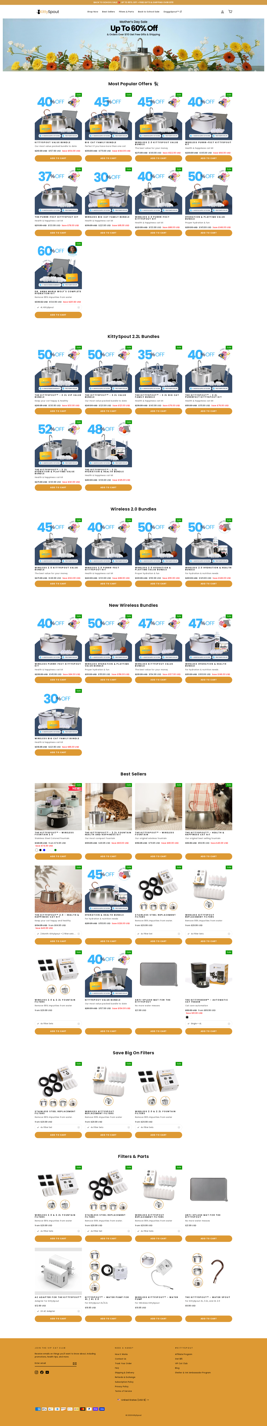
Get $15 (178, 1359)
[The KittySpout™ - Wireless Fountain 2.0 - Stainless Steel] (36, 850)
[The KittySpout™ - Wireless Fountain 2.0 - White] (48, 850)
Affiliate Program (183, 1354)
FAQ (117, 1368)
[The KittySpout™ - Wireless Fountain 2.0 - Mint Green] (55, 850)
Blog (177, 1368)
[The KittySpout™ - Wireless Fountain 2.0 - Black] (40, 850)
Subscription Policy (124, 1382)
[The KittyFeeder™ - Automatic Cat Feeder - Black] (187, 1017)
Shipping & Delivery (124, 1372)
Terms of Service (123, 1391)
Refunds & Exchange (125, 1377)
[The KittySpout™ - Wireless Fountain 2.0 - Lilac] (51, 850)
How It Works (121, 1354)
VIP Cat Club (181, 1363)
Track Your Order (123, 1363)
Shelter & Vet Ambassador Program (193, 1372)
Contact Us (120, 1359)
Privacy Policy (122, 1386)
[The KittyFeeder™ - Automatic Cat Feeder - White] (191, 1017)
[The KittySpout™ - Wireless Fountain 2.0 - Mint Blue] (44, 850)
